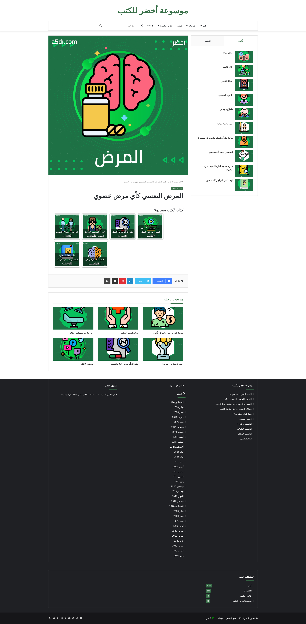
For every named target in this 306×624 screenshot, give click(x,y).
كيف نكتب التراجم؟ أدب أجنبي (219, 180)
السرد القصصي (225, 95)
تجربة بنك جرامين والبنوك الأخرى (168, 332)
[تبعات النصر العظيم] (118, 318)
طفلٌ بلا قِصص (226, 109)
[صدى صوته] (244, 57)
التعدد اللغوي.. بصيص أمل (240, 394)
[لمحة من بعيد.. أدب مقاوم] (244, 156)
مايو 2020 (179, 521)
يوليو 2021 (179, 451)
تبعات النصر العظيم (129, 332)
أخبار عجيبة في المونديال (172, 363)
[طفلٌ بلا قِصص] (244, 114)
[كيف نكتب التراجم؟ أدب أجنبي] (244, 185)
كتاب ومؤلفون (166, 25)
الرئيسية (177, 181)
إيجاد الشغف (246, 438)
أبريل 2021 (178, 466)
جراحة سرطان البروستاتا (81, 332)
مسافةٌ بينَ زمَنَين (225, 123)
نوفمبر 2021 (178, 432)
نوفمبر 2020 (177, 491)
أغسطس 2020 (176, 506)
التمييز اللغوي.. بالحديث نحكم (238, 399)
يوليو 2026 (178, 407)
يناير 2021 (179, 481)
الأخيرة (240, 40)
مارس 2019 (178, 545)
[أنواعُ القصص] (244, 85)
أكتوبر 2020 (178, 496)
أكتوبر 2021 (178, 437)
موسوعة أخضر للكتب (243, 385)
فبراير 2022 (178, 417)
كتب (204, 25)
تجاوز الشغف (245, 419)
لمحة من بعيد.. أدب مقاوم (221, 152)
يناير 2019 (179, 555)
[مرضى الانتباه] (73, 349)
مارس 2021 (178, 471)
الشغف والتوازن (244, 424)
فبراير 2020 (178, 536)
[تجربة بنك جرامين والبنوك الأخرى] (163, 318)
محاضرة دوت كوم (178, 385)
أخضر (208, 618)
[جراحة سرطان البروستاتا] (73, 318)
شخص (179, 25)
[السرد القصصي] (244, 100)
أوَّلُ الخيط (228, 66)
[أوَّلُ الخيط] (244, 71)
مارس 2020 (178, 531)
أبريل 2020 (178, 526)
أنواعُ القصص (227, 81)
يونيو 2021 (179, 456)
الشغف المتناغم (244, 428)
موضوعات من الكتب (242, 601)
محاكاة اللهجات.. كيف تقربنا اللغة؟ (236, 409)
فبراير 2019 (178, 550)
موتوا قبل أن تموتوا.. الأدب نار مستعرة (215, 137)
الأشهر (207, 40)
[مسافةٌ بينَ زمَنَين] (244, 128)
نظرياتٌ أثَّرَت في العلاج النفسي (123, 363)
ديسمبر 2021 (177, 427)
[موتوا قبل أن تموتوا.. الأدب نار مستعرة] (244, 142)
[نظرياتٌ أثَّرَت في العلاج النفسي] (118, 349)
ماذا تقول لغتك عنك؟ (242, 414)
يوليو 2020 (178, 511)
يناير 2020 (179, 540)
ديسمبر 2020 (177, 486)
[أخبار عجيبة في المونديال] (163, 349)
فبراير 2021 (178, 476)
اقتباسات (192, 25)
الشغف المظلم (245, 433)
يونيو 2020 (178, 516)
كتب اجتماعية (160, 181)
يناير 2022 (179, 422)
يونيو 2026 (178, 412)
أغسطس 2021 (177, 447)
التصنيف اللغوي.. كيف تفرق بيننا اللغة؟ (234, 404)
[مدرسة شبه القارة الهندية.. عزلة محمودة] (244, 171)
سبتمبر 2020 (177, 501)
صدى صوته (228, 52)
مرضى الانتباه (87, 363)
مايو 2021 (179, 461)
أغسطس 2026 (176, 402)
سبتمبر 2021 (178, 442)
